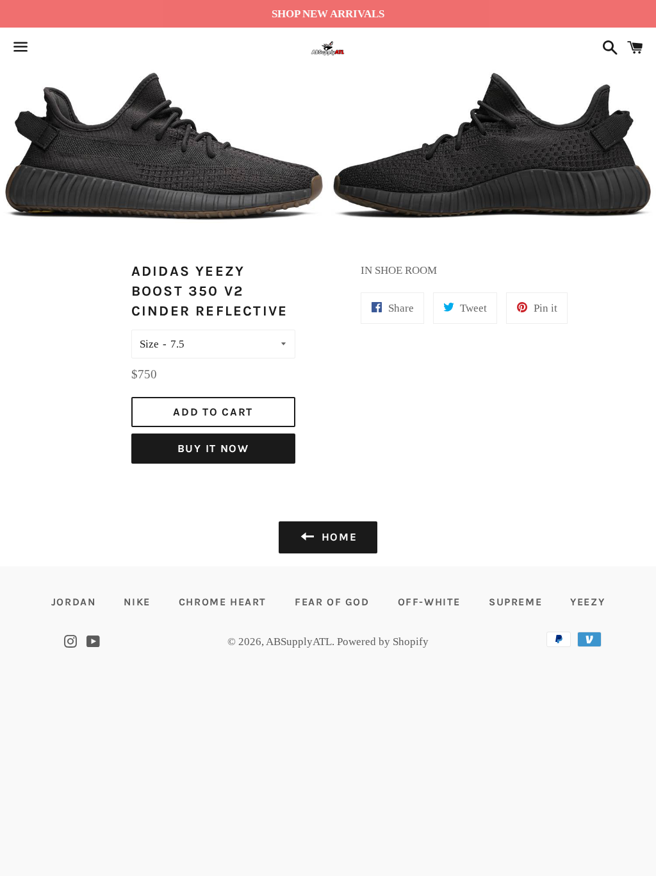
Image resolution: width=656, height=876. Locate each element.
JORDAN (73, 602)
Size (149, 344)
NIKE (137, 602)
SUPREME (515, 602)
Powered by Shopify (383, 642)
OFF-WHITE (429, 602)
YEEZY (587, 602)
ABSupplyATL (299, 642)
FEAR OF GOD (332, 602)
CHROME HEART (222, 602)
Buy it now (213, 448)
